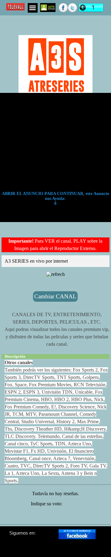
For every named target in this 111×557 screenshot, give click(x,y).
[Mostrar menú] (32, 8)
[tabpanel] (55, 244)
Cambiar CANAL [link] (55, 296)
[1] (36, 516)
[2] (46, 516)
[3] (55, 516)
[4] (65, 516)
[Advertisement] (55, 23)
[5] (75, 516)
